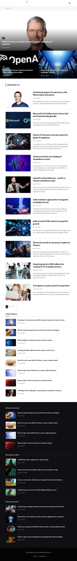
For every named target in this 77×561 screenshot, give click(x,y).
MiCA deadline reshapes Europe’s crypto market (35, 340)
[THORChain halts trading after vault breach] (11, 462)
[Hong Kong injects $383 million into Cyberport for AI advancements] (18, 270)
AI (3, 38)
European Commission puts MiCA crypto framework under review (41, 320)
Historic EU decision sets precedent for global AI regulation (50, 136)
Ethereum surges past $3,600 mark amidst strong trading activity (41, 527)
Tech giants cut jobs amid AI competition (51, 285)
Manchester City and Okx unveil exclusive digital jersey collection (41, 517)
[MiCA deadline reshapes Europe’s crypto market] (11, 342)
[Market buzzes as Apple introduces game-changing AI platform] (38, 32)
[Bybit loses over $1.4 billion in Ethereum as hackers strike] (11, 472)
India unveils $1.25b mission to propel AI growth (50, 222)
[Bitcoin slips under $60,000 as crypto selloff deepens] (11, 372)
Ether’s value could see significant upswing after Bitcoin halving (40, 537)
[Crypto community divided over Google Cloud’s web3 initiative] (11, 482)
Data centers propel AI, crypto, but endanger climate (54, 71)
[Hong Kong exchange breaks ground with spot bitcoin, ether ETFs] (11, 509)
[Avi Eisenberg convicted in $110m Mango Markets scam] (11, 492)
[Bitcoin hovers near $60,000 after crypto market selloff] (11, 362)
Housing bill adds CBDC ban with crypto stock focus (36, 350)
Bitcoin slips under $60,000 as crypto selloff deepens (37, 370)
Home (7, 8)
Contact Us (42, 556)
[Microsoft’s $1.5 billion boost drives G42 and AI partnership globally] (18, 120)
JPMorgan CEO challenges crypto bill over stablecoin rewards (39, 391)
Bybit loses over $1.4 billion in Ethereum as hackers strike (38, 470)
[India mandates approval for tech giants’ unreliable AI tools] (18, 206)
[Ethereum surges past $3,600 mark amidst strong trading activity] (11, 529)
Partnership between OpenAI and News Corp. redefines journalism (17, 71)
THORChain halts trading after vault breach (33, 460)
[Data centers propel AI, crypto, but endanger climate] (57, 65)
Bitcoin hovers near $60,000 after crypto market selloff (38, 360)
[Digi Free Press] (38, 3)
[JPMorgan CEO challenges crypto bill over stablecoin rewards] (11, 392)
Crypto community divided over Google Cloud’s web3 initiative (40, 480)
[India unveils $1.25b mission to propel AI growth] (18, 227)
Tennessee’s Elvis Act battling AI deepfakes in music (47, 158)
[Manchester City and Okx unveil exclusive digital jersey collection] (11, 519)
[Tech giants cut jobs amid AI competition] (18, 292)
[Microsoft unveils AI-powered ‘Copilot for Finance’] (18, 249)
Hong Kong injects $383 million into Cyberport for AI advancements (48, 265)
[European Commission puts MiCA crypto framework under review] (11, 322)
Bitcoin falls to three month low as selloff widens (35, 380)
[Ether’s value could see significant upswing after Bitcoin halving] (11, 539)
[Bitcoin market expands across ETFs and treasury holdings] (11, 332)
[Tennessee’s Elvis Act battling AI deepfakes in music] (18, 163)
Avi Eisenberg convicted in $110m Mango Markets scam (37, 490)
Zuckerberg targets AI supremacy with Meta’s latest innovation (50, 93)
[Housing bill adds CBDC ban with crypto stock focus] (11, 352)
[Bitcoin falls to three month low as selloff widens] (11, 382)
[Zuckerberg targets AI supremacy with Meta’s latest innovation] (18, 99)
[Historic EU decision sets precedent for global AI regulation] (18, 141)
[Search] (69, 3)
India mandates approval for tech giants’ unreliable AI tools (51, 201)
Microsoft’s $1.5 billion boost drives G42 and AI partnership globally (50, 115)
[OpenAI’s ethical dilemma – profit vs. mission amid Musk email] (18, 184)
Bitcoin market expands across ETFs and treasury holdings (38, 330)
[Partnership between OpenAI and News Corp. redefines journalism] (19, 65)
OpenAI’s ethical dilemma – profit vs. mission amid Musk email (49, 179)
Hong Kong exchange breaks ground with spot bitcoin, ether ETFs (41, 507)
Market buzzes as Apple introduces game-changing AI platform (27, 43)
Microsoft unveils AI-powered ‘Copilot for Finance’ (51, 244)
